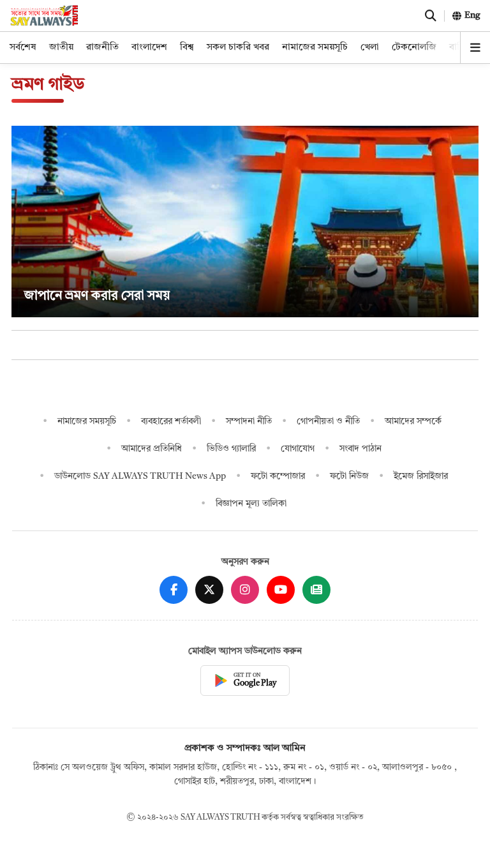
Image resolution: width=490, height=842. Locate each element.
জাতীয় (61, 47)
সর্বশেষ (23, 47)
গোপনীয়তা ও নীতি (328, 421)
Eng (472, 15)
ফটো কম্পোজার (278, 476)
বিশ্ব (187, 47)
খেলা (369, 47)
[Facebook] (174, 590)
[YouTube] (281, 590)
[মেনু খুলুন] (475, 48)
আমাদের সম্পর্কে (413, 421)
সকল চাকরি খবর (238, 47)
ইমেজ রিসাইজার (421, 476)
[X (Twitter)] (209, 590)
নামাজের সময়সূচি (315, 47)
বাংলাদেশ (149, 47)
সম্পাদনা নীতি (249, 421)
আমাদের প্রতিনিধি (151, 448)
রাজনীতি (102, 47)
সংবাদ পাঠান (360, 448)
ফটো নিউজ (349, 476)
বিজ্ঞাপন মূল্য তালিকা (251, 503)
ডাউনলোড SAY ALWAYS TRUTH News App (140, 476)
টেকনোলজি (414, 47)
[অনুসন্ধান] (430, 16)
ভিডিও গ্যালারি (231, 448)
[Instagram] (245, 590)
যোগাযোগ (298, 448)
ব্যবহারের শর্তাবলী (171, 421)
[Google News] (316, 590)
